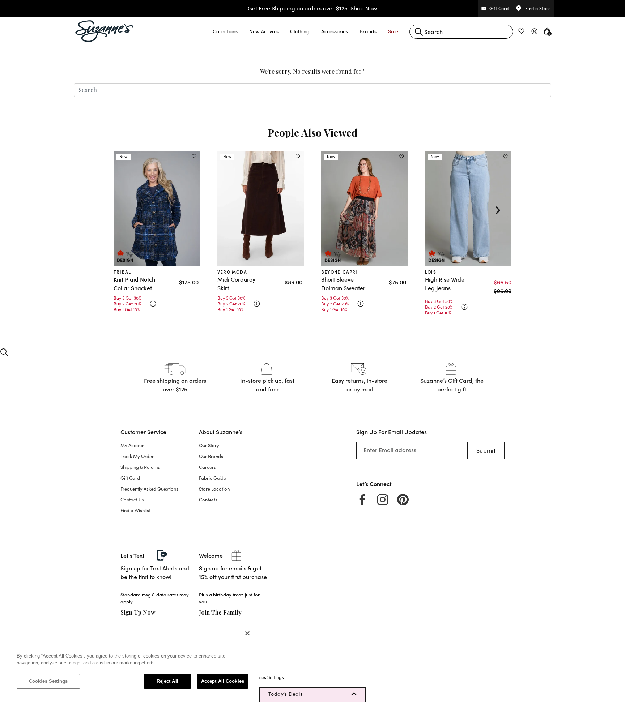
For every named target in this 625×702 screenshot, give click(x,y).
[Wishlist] (194, 156)
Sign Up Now (138, 612)
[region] (132, 660)
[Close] (247, 633)
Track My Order (137, 456)
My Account (133, 445)
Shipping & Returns (140, 467)
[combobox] (461, 31)
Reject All (167, 681)
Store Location (214, 488)
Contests (208, 499)
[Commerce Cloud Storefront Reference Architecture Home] (104, 31)
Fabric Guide (212, 478)
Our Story (209, 445)
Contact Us (132, 499)
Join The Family (220, 612)
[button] (225, 31)
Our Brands (211, 456)
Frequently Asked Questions (149, 488)
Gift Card (130, 478)
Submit (486, 450)
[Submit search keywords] (419, 32)
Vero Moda (232, 272)
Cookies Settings (48, 681)
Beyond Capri (339, 272)
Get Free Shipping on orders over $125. (312, 8)
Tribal (122, 272)
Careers (207, 467)
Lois (430, 272)
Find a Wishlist (135, 510)
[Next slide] (498, 210)
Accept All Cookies (222, 681)
